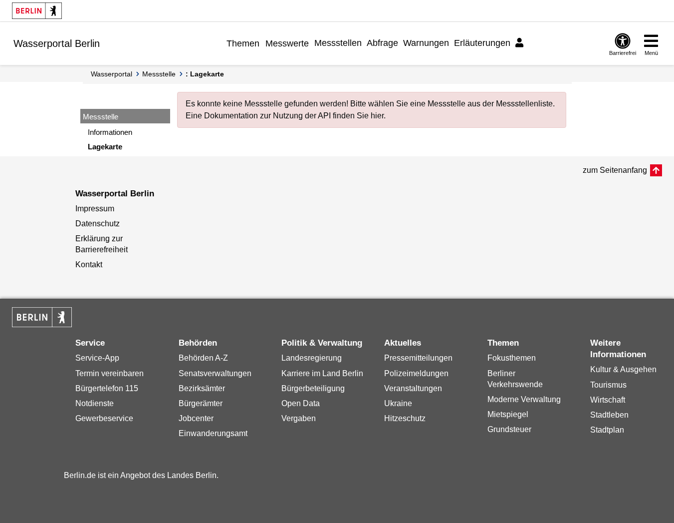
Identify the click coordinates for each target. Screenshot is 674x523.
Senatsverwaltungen (215, 373)
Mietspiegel (507, 414)
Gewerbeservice (104, 418)
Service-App (97, 358)
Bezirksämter (202, 388)
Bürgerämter (201, 403)
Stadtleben (609, 415)
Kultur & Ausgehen (623, 369)
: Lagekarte (205, 74)
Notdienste (94, 403)
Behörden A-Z (203, 358)
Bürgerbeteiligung (313, 388)
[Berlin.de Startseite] (37, 10)
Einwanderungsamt (213, 433)
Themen (242, 43)
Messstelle (159, 74)
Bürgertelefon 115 (106, 388)
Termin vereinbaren (109, 373)
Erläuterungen (482, 43)
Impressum (94, 208)
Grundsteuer (509, 429)
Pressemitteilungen (418, 358)
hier (377, 115)
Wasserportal (111, 74)
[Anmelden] (520, 43)
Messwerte (287, 43)
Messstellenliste (524, 103)
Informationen (110, 132)
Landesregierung (311, 358)
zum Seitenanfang (615, 170)
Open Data (300, 403)
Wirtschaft (607, 400)
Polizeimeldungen (416, 373)
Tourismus (608, 385)
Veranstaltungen (413, 388)
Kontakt (88, 264)
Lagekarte (105, 146)
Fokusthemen (511, 358)
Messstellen (338, 43)
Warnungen (426, 43)
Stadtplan (607, 430)
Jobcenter (196, 418)
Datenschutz (97, 223)
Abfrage (382, 43)
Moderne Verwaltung (524, 399)
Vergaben (298, 418)
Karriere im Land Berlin (322, 373)
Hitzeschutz (405, 418)
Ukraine (398, 403)
